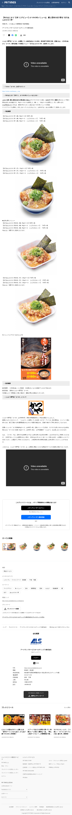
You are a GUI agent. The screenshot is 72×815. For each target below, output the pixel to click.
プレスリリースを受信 (43, 2)
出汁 (5, 592)
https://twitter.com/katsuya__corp (11, 91)
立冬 (26, 588)
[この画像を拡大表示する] (8, 546)
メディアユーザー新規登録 (36, 517)
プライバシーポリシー (21, 807)
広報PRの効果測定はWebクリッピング (32, 774)
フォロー (36, 657)
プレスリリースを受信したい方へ (10, 769)
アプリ (24, 6)
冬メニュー (18, 588)
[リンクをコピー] (24, 35)
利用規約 (41, 807)
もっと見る (67, 707)
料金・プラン (5, 766)
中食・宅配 (32, 580)
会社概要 (11, 807)
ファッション (49, 6)
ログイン (63, 2)
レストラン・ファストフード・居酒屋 (15, 580)
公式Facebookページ (7, 786)
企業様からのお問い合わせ (27, 810)
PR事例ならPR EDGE (54, 767)
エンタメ (31, 6)
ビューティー (39, 6)
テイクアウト (8, 588)
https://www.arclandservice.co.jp (33, 668)
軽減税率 (55, 588)
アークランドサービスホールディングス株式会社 (33, 627)
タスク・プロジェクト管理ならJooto (58, 760)
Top (3, 6)
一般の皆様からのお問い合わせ (44, 810)
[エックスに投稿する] (9, 35)
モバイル (18, 6)
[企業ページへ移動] (36, 642)
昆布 (41, 588)
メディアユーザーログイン (36, 508)
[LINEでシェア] (15, 35)
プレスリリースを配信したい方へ (10, 773)
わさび (48, 588)
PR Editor (25, 777)
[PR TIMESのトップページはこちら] (10, 2)
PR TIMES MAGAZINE (28, 771)
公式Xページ (5, 793)
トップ (4, 627)
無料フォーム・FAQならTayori (56, 764)
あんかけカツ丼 (14, 592)
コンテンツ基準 (33, 807)
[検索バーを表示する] (69, 2)
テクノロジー (10, 6)
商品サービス (8, 571)
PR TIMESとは (5, 762)
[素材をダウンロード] (21, 35)
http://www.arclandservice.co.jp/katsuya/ (13, 600)
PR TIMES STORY (27, 760)
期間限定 (33, 588)
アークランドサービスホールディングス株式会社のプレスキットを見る (23, 617)
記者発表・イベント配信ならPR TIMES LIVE (34, 767)
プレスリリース (13, 627)
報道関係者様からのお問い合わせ (54, 807)
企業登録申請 (55, 2)
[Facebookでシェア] (12, 35)
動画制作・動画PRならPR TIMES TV (32, 764)
